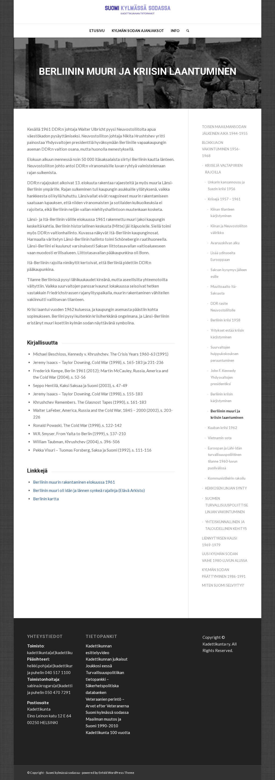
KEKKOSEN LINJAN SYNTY (226, 488)
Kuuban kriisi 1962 (222, 428)
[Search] (186, 30)
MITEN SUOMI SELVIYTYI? (223, 585)
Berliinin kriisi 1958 (225, 320)
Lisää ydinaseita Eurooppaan (223, 256)
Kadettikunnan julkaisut (107, 659)
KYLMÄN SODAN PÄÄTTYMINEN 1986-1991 (224, 573)
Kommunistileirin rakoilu (226, 478)
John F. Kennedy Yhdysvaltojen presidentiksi (223, 377)
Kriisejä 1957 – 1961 (224, 199)
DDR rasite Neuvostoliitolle (223, 306)
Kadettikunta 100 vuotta (108, 732)
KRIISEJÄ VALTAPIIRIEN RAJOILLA (224, 168)
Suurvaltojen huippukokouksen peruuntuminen (224, 354)
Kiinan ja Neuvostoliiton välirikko (229, 229)
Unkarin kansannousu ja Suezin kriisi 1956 (226, 185)
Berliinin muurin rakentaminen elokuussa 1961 (74, 482)
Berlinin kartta (46, 498)
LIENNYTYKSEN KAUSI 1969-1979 (219, 541)
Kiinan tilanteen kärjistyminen (222, 212)
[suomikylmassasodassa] (137, 12)
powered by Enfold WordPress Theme (108, 772)
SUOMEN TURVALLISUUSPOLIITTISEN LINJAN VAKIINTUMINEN (226, 505)
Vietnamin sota (219, 438)
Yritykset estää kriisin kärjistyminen (227, 333)
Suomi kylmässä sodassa (107, 712)
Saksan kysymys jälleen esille (229, 273)
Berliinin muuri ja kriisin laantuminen (227, 414)
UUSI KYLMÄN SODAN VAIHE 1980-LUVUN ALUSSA (224, 557)
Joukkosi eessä (99, 665)
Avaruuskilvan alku (225, 243)
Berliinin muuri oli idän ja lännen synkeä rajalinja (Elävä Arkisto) (89, 490)
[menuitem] (97, 30)
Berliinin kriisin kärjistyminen (222, 397)
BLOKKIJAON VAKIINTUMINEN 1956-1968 (221, 149)
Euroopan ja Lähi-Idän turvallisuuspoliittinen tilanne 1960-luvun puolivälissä (225, 458)
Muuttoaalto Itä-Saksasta (224, 289)
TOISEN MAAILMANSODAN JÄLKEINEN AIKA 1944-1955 (225, 130)
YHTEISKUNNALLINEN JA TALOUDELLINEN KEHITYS (226, 525)
